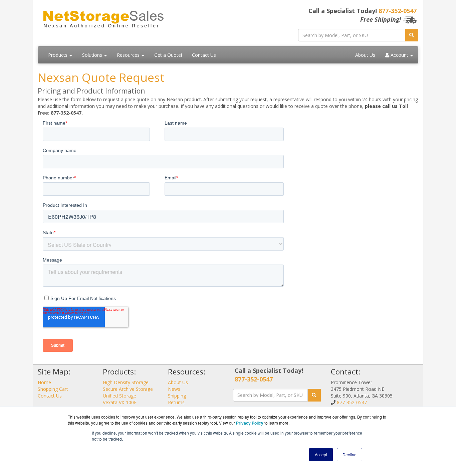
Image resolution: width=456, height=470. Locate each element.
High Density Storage (126, 382)
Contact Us (204, 55)
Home (44, 382)
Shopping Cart (53, 389)
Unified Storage (119, 396)
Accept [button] (321, 454)
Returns (176, 402)
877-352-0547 (398, 11)
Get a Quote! (168, 55)
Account (399, 55)
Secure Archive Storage (128, 389)
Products (58, 55)
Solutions (92, 55)
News (174, 389)
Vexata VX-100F (120, 402)
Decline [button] (350, 454)
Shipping (177, 396)
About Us (365, 55)
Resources (129, 55)
